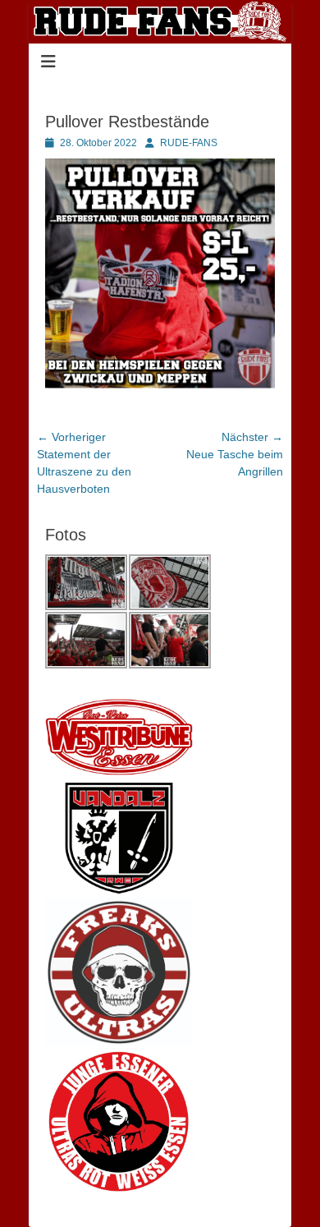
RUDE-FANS (188, 143)
